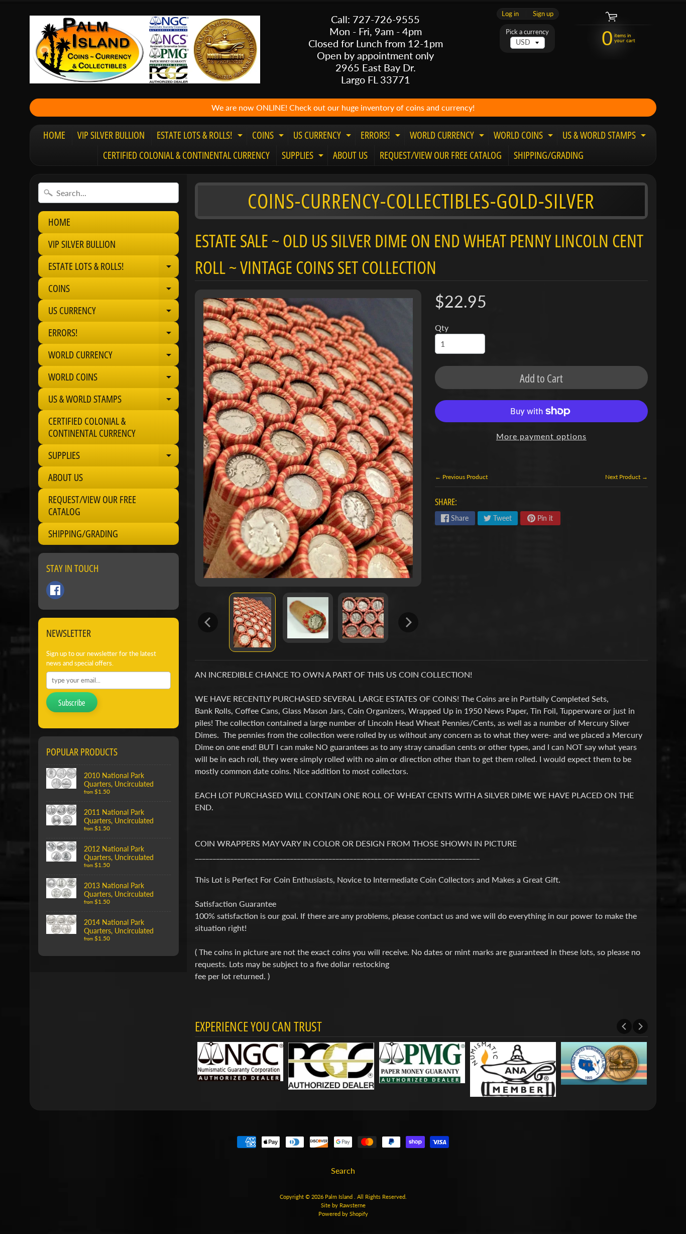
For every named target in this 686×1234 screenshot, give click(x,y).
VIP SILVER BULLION (111, 135)
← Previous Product (461, 477)
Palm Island (339, 1196)
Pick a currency (527, 32)
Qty (441, 327)
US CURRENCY (323, 136)
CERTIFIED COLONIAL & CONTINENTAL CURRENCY (186, 155)
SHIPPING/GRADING (549, 155)
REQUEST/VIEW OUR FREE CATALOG (441, 155)
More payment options (541, 436)
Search (343, 1170)
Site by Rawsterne (343, 1205)
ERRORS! (382, 136)
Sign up (543, 14)
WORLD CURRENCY (448, 136)
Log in (510, 14)
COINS (269, 136)
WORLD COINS (524, 136)
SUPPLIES (304, 156)
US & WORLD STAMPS (605, 136)
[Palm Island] (145, 49)
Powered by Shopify (343, 1213)
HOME (54, 135)
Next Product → (626, 477)
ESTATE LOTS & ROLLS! (201, 136)
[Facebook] (55, 590)
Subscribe (71, 702)
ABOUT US (350, 155)
